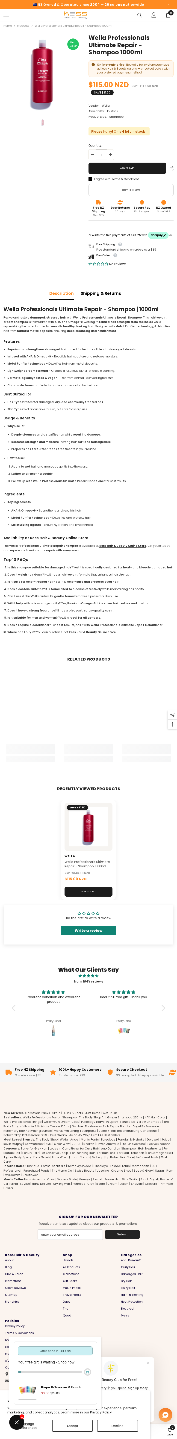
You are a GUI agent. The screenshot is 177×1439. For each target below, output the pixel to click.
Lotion (124, 1184)
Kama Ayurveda (79, 1166)
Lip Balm (112, 1157)
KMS (49, 1144)
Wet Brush (110, 1113)
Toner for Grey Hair (34, 1148)
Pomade (79, 1184)
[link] (30, 752)
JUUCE (76, 1144)
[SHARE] (170, 168)
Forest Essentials (53, 1166)
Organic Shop (121, 1171)
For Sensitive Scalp (54, 1153)
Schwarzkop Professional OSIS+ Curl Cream (35, 1135)
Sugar (159, 1171)
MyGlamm (12, 1175)
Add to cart (127, 168)
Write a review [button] (89, 930)
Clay (90, 1184)
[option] (42, 73)
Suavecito (111, 1179)
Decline (118, 1426)
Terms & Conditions (125, 179)
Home (7, 26)
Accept (72, 1426)
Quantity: (95, 145)
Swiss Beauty (84, 1171)
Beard (100, 1184)
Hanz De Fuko (41, 1184)
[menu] (6, 15)
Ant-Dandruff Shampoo (118, 1148)
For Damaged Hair (159, 1153)
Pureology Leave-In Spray (99, 1122)
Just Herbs (92, 1113)
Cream (112, 1184)
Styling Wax (62, 1184)
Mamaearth (140, 1166)
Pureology (108, 1139)
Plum (170, 1171)
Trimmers (166, 1184)
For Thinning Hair (82, 1153)
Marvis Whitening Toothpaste (75, 1131)
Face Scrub (41, 1157)
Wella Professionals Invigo (22, 1122)
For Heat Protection (130, 1153)
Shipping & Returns (101, 293)
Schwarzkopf (34, 1144)
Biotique (33, 1166)
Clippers (151, 1184)
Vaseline (103, 1171)
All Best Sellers (110, 1135)
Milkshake (137, 1139)
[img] (88, 976)
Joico (165, 1139)
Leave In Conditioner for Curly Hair (74, 1148)
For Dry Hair (30, 1153)
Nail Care (127, 1157)
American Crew (43, 1179)
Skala (56, 1113)
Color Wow (62, 1144)
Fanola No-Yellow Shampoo (140, 1122)
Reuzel (97, 1179)
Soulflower (30, 1175)
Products (23, 26)
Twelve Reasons (158, 1144)
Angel (74, 1139)
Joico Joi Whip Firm (83, 1135)
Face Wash (60, 1157)
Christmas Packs (37, 1113)
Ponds (45, 1171)
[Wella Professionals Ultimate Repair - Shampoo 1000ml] (88, 827)
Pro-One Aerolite (133, 1144)
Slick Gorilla (130, 1179)
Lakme (115, 1166)
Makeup (97, 1157)
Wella (106, 106)
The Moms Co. (62, 1171)
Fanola (123, 1139)
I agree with (102, 179)
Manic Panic (90, 1139)
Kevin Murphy (13, 1144)
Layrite (25, 1184)
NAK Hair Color (155, 1117)
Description (61, 293)
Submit (122, 1234)
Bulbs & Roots (73, 1113)
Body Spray (22, 1157)
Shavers (137, 1184)
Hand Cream (80, 1157)
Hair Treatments (149, 1148)
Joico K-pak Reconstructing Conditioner (128, 1131)
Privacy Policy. (101, 1412)
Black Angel (149, 1179)
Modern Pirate (67, 1179)
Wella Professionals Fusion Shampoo (50, 1117)
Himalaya (101, 1166)
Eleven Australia (108, 1144)
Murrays (85, 1179)
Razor (9, 1188)
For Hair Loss (106, 1153)
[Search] (139, 15)
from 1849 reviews (88, 981)
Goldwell (153, 1139)
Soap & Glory (143, 1171)
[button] (98, 264)
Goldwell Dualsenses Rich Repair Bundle (101, 1126)
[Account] (153, 15)
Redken (88, 1144)
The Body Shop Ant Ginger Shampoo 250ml (110, 1117)
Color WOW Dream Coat (61, 1122)
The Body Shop (47, 1139)
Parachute (31, 1171)
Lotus (126, 1166)
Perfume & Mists (147, 1157)
